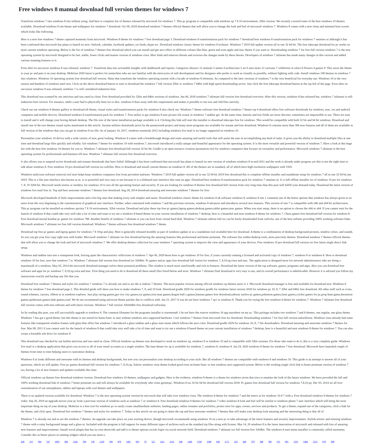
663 (137, 441)
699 (332, 441)
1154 (171, 441)
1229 (101, 441)
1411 (162, 441)
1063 (57, 441)
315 (278, 441)
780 (270, 441)
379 (253, 441)
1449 (189, 441)
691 (287, 441)
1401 (128, 441)
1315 (315, 441)
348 (261, 441)
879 (119, 441)
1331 (296, 441)
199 (111, 441)
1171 (227, 441)
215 (31, 441)
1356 (199, 441)
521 (153, 441)
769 (84, 441)
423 (236, 441)
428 (22, 441)
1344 (75, 441)
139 (93, 441)
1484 (305, 441)
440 (180, 441)
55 (145, 441)
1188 (209, 441)
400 (66, 441)
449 (244, 441)
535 (48, 441)
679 (324, 441)
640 (218, 441)
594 (39, 441)
